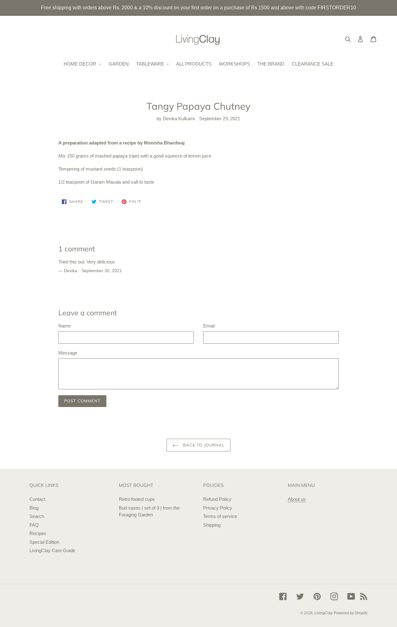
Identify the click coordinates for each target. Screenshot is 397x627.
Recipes (37, 533)
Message (67, 352)
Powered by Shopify (351, 613)
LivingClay (323, 613)
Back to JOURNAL (203, 444)
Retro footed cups (137, 499)
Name (64, 325)
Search (36, 516)
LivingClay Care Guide (52, 550)
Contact (37, 499)
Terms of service (220, 516)
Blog (33, 507)
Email (209, 325)
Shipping (212, 525)
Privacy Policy (217, 507)
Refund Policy (217, 499)
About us (297, 499)
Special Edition (44, 542)
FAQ (34, 525)
